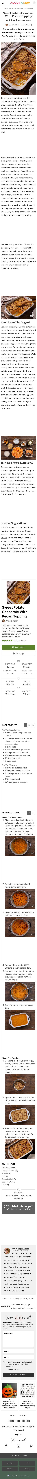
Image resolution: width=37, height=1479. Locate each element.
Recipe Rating (13, 1369)
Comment (8, 1333)
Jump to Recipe (25, 24)
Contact (23, 1415)
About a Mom (20, 2)
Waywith (27, 1476)
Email (7, 1357)
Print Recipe (20, 647)
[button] (2, 2)
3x (33, 725)
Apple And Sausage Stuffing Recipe (17, 551)
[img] (6, 1446)
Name (6, 1351)
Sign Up (18, 1434)
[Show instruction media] (29, 813)
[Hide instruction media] (33, 813)
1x (25, 725)
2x (29, 725)
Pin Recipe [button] (19, 654)
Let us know (16, 1209)
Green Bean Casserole (11, 548)
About (13, 1415)
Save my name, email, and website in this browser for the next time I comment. (19, 1364)
